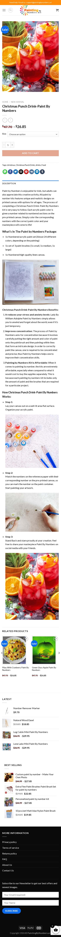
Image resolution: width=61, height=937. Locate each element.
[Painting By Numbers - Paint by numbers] (30, 10)
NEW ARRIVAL (17, 102)
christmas (11, 165)
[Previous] (2, 659)
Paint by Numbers (11, 190)
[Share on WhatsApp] (5, 171)
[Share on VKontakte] (31, 171)
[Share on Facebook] (10, 171)
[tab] (30, 183)
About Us (7, 864)
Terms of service (10, 847)
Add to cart (30, 153)
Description (9, 183)
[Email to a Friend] (21, 171)
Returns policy (9, 853)
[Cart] (57, 10)
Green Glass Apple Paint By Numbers (44, 668)
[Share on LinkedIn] (36, 171)
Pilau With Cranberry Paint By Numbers (15, 668)
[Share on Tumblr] (42, 171)
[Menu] (4, 10)
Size (4, 134)
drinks (38, 165)
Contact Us (8, 870)
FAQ (4, 859)
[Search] (10, 10)
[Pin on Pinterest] (26, 171)
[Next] (58, 659)
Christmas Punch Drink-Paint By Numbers (37, 205)
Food (44, 165)
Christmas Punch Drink (25, 165)
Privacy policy (9, 842)
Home (5, 102)
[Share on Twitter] (15, 171)
